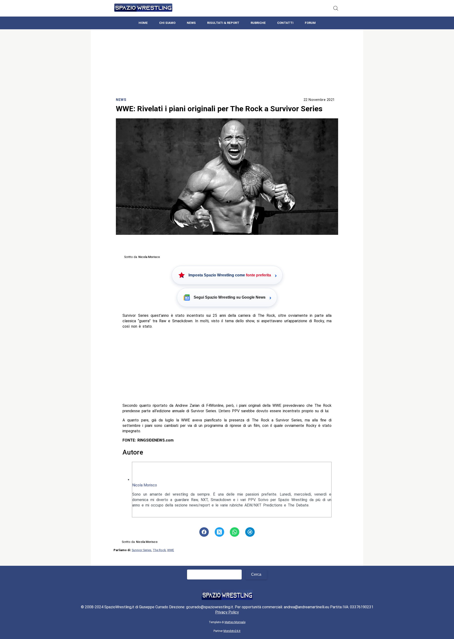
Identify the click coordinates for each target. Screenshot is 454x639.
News (191, 23)
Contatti (285, 23)
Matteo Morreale (235, 622)
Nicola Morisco (144, 485)
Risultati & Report (223, 23)
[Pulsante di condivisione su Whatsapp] (234, 532)
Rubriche (258, 23)
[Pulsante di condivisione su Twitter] (219, 532)
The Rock (159, 550)
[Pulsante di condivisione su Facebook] (204, 532)
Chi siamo (167, 23)
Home (143, 23)
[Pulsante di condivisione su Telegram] (250, 532)
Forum (310, 23)
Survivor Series (141, 550)
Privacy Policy (227, 612)
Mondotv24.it (231, 631)
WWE (170, 550)
